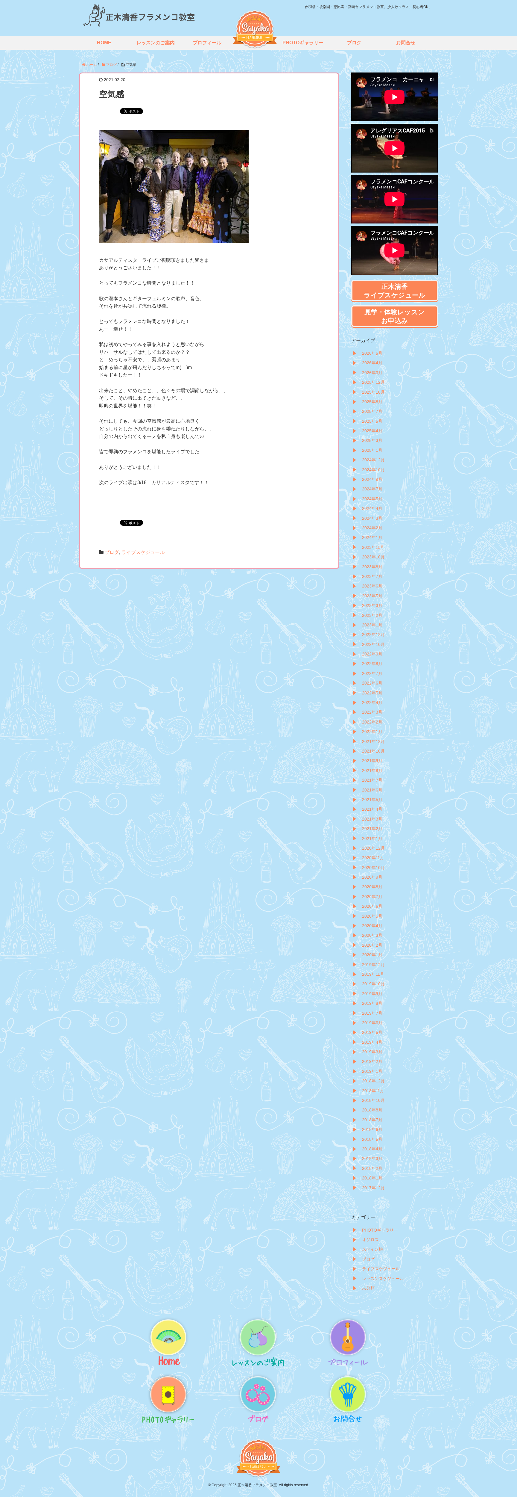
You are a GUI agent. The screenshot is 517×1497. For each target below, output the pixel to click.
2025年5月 (372, 421)
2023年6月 (372, 586)
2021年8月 (372, 770)
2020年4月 (372, 925)
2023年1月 (372, 625)
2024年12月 (373, 459)
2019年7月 (372, 1013)
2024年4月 (372, 508)
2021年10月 (373, 751)
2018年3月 (372, 1158)
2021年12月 (373, 741)
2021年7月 (372, 780)
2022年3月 (372, 712)
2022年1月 (372, 731)
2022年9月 (372, 654)
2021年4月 (372, 809)
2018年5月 (372, 1139)
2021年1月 (372, 838)
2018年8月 (372, 1110)
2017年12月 (373, 1187)
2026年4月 (372, 362)
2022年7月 (372, 673)
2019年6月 (372, 1022)
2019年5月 (372, 1032)
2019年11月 (373, 974)
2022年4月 (372, 702)
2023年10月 (373, 557)
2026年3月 (372, 372)
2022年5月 (372, 693)
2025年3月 (372, 440)
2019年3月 (372, 1051)
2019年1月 (372, 1071)
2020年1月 (372, 954)
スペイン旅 (372, 1249)
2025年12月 (373, 382)
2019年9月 (372, 993)
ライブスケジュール (143, 552)
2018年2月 (372, 1168)
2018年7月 (372, 1119)
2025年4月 (372, 430)
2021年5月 (372, 799)
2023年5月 (372, 595)
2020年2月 (372, 945)
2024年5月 (372, 498)
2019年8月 (372, 1003)
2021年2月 (372, 828)
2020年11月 (373, 857)
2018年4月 (372, 1148)
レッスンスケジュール (383, 1278)
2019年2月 (372, 1061)
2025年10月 (373, 392)
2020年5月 (372, 916)
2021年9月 (372, 760)
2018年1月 (372, 1178)
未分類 (368, 1288)
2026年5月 (372, 353)
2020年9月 (372, 877)
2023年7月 (372, 576)
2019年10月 (373, 983)
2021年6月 (372, 790)
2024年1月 (372, 537)
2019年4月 (372, 1042)
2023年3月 (372, 605)
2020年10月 (373, 867)
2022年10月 (373, 644)
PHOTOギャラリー (380, 1230)
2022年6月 (372, 683)
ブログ (112, 552)
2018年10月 (373, 1100)
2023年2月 (372, 615)
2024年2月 (372, 527)
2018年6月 (372, 1129)
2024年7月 (372, 489)
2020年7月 (372, 896)
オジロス (370, 1239)
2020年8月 (372, 886)
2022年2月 (372, 722)
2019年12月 (373, 964)
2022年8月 (372, 663)
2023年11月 (373, 547)
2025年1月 (372, 450)
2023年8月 (372, 566)
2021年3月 (372, 819)
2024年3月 (372, 518)
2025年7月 (372, 411)
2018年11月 (373, 1090)
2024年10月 (373, 469)
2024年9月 (372, 479)
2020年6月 (372, 906)
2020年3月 (372, 935)
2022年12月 (373, 634)
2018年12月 (373, 1080)
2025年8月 (372, 401)
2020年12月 (373, 848)
